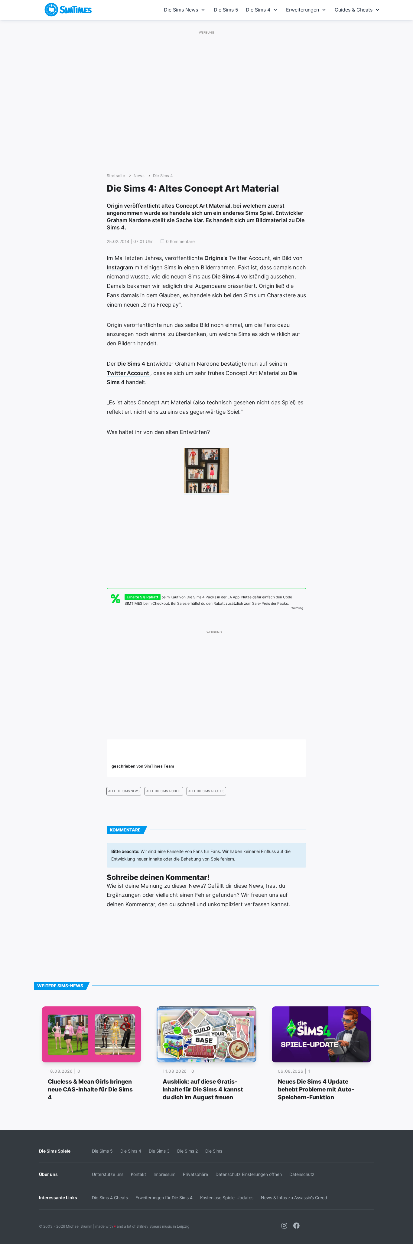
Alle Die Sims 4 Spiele (163, 791)
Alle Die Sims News (123, 791)
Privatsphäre (195, 1174)
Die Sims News (181, 10)
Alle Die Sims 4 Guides (206, 791)
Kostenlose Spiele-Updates (226, 1197)
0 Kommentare (180, 241)
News (139, 175)
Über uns (48, 1174)
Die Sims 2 (187, 1150)
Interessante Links (58, 1197)
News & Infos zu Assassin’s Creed (294, 1197)
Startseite (116, 175)
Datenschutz (301, 1174)
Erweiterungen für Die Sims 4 (164, 1197)
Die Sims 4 (258, 10)
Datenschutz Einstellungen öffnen (249, 1174)
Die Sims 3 (159, 1150)
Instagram (120, 267)
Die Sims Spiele (54, 1150)
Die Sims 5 (226, 10)
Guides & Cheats (353, 10)
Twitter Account (128, 373)
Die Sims (213, 1150)
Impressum (164, 1174)
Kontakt (138, 1174)
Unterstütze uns (107, 1174)
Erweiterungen (302, 10)
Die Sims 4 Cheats (110, 1197)
